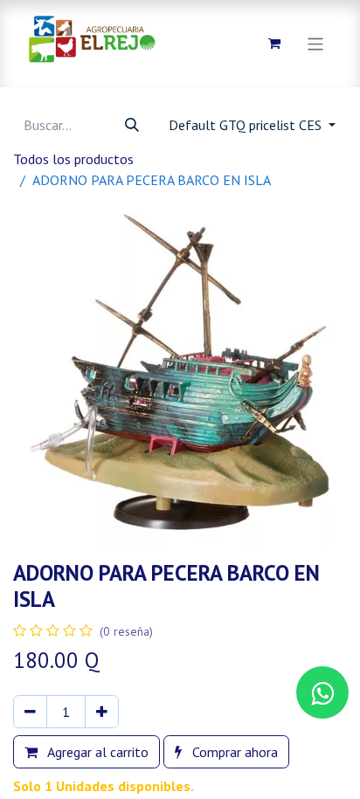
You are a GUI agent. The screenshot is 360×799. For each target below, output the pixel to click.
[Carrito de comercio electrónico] (274, 43)
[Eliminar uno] (30, 711)
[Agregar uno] (102, 711)
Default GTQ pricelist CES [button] (247, 125)
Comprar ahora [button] (233, 752)
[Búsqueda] (132, 124)
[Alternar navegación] (316, 43)
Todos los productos (73, 159)
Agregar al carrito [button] (97, 752)
